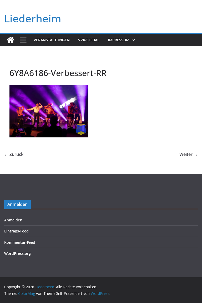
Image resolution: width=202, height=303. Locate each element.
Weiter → (188, 154)
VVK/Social (88, 39)
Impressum (118, 39)
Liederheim (32, 18)
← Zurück (13, 154)
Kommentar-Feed (19, 242)
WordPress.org (17, 253)
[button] (132, 40)
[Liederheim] (10, 40)
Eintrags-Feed (16, 231)
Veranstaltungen (52, 39)
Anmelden (13, 219)
